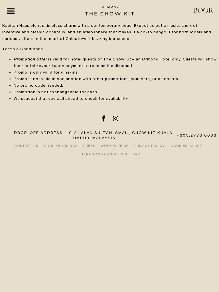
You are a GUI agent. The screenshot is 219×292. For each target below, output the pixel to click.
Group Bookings (61, 146)
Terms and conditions (104, 154)
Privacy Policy (149, 146)
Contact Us (26, 146)
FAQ (136, 154)
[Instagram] (116, 119)
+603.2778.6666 (197, 135)
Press (89, 146)
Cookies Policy (186, 146)
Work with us (115, 146)
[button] (11, 11)
